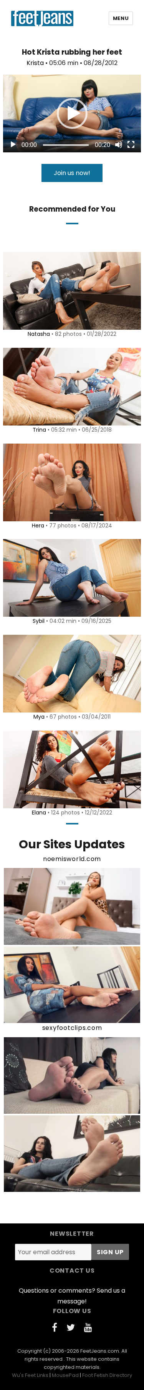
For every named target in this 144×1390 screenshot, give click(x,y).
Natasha (39, 334)
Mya (39, 717)
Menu (121, 18)
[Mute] (118, 145)
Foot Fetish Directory (107, 1375)
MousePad (65, 1375)
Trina (39, 430)
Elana (39, 812)
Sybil (39, 621)
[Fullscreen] (131, 145)
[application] (72, 113)
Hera (38, 525)
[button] (72, 113)
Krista (35, 62)
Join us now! (72, 173)
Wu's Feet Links (30, 1375)
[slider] (66, 145)
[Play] (13, 145)
